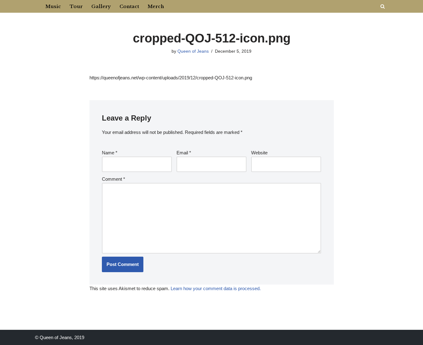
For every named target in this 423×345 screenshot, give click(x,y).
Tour (76, 6)
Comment (113, 179)
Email (184, 152)
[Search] (382, 6)
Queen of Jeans (193, 51)
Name (109, 152)
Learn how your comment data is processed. (216, 288)
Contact (129, 6)
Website (259, 152)
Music (53, 6)
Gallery (101, 6)
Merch (156, 6)
